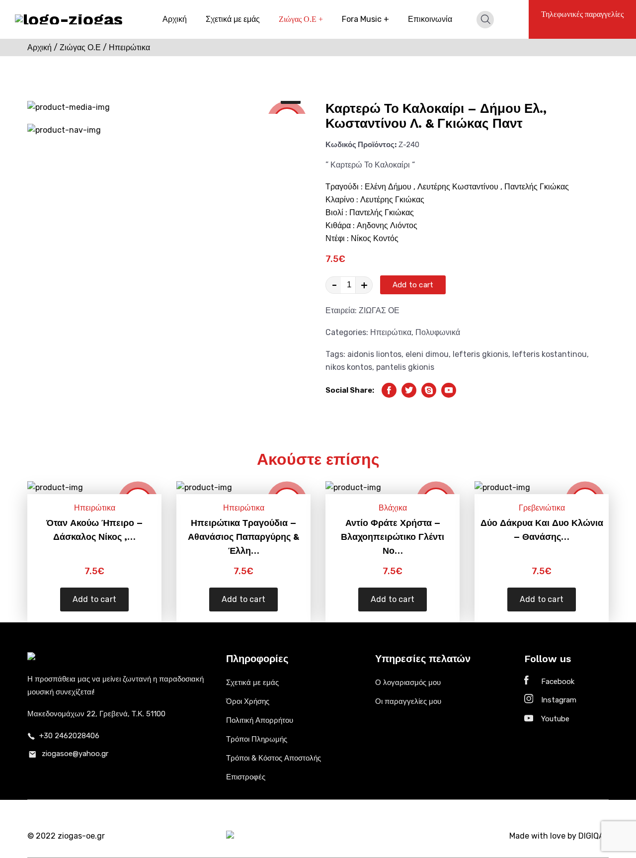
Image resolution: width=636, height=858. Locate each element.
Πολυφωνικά (437, 332)
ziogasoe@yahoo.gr (75, 753)
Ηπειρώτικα (390, 332)
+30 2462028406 (69, 735)
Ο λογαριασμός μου (408, 682)
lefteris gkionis (480, 354)
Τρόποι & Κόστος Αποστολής (273, 758)
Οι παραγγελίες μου (408, 701)
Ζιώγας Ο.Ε (301, 19)
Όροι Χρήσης (247, 701)
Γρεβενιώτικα (542, 508)
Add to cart (413, 284)
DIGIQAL (593, 836)
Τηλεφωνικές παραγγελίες (582, 14)
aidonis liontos (374, 354)
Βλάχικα (393, 508)
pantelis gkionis (405, 367)
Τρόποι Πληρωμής (256, 739)
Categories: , (392, 332)
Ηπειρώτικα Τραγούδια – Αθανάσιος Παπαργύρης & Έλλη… (243, 536)
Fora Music (365, 19)
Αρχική (174, 19)
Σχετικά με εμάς (233, 19)
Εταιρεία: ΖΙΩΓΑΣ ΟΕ (362, 310)
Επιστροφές (245, 776)
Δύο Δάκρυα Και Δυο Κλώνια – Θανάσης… (541, 529)
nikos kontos (348, 367)
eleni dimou (427, 354)
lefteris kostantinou (549, 354)
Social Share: (349, 390)
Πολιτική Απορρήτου (259, 720)
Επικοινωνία (430, 19)
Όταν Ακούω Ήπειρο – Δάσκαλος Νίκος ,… (94, 529)
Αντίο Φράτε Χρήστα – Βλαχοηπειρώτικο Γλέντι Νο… (392, 536)
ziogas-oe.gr (81, 836)
